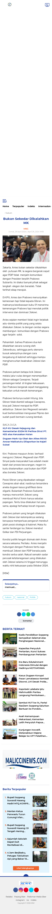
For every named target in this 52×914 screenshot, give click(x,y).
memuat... (10, 587)
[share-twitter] (24, 614)
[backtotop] (26, 876)
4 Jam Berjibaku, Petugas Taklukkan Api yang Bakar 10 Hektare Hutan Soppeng (18, 855)
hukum (8, 597)
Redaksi (9, 897)
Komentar (27, 621)
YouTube (38, 893)
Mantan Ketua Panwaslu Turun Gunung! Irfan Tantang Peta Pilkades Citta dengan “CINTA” (16, 814)
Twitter (32, 893)
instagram (20, 900)
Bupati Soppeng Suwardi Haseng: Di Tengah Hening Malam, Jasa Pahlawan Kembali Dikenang (18, 828)
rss (27, 900)
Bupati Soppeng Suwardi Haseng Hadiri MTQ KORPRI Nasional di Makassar (18, 800)
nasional (20, 597)
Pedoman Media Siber (36, 897)
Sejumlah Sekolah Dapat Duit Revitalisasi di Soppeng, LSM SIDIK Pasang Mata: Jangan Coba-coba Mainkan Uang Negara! (18, 841)
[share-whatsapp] (28, 614)
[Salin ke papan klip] (33, 614)
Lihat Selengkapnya (25, 868)
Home (6, 206)
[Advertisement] (26, 11)
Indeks (31, 206)
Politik (32, 597)
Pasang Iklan (19, 897)
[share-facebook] (19, 614)
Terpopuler (18, 206)
